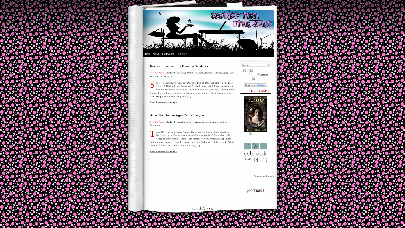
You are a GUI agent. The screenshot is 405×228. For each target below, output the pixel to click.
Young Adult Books (189, 73)
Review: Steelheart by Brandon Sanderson (179, 66)
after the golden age (189, 122)
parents (215, 122)
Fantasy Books (173, 73)
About (156, 54)
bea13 (201, 73)
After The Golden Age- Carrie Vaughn (177, 115)
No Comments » (167, 76)
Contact (182, 54)
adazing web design (206, 209)
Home (147, 54)
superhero (154, 76)
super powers (227, 73)
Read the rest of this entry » (163, 102)
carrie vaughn (205, 122)
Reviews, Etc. (168, 54)
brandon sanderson (213, 73)
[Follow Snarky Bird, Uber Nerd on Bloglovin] (255, 86)
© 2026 (202, 207)
